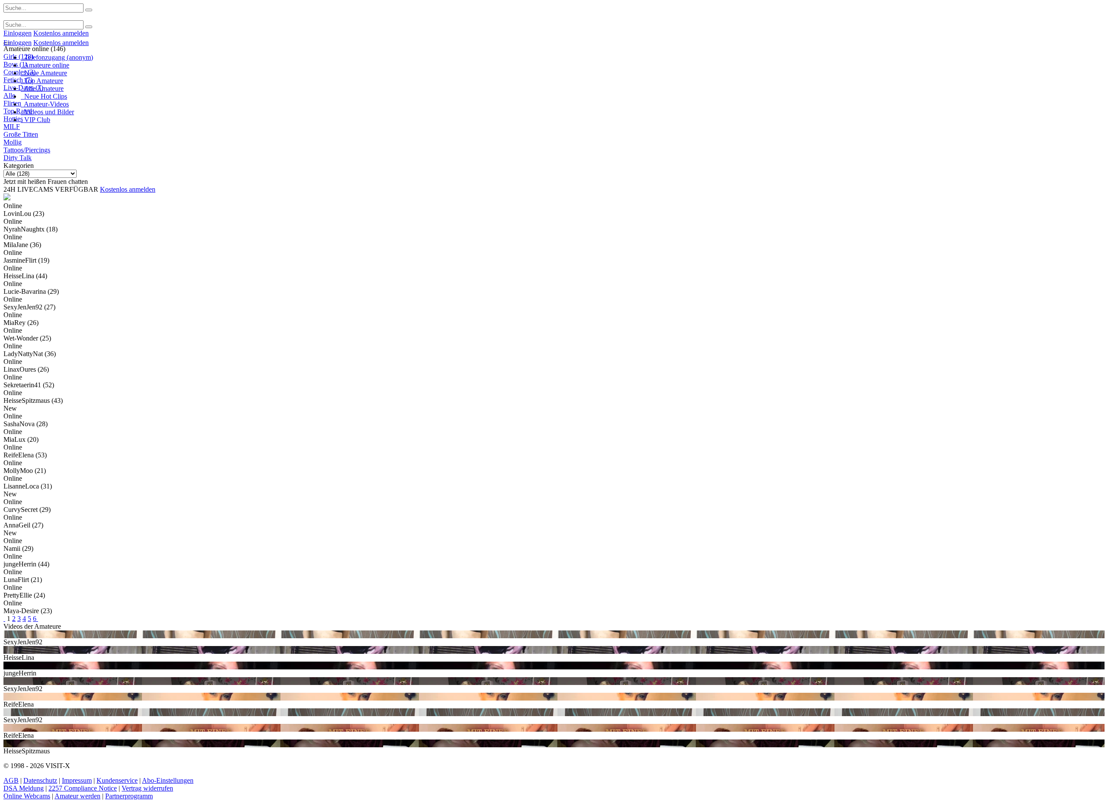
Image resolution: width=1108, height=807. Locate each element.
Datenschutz (40, 780)
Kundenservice (117, 780)
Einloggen (17, 33)
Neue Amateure (44, 73)
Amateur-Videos (45, 104)
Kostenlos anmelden (61, 33)
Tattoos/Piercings (26, 150)
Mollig (12, 142)
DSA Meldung (23, 788)
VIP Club (35, 119)
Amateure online (45, 65)
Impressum (77, 780)
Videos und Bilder (47, 112)
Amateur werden (77, 796)
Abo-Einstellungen (167, 780)
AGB (11, 780)
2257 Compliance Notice (82, 788)
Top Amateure (42, 80)
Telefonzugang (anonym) (57, 57)
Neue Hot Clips (44, 96)
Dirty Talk (17, 157)
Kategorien (18, 165)
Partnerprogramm (129, 796)
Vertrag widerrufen (147, 788)
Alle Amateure (42, 88)
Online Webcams (26, 796)
